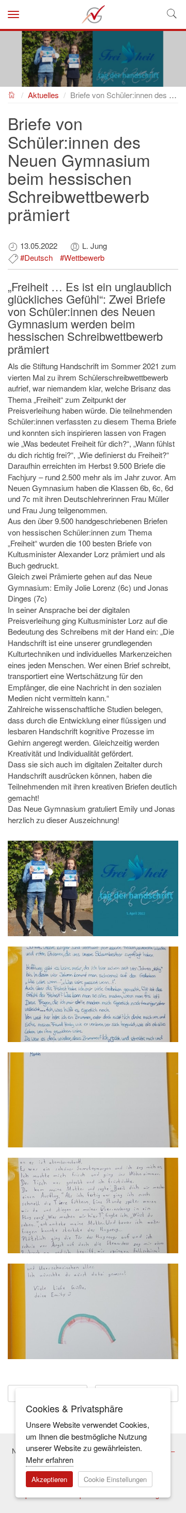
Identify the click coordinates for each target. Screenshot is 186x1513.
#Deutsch (36, 257)
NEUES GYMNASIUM (12, 93)
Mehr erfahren (49, 1459)
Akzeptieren (49, 1479)
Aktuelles (43, 94)
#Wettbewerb (82, 257)
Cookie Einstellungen (115, 1479)
